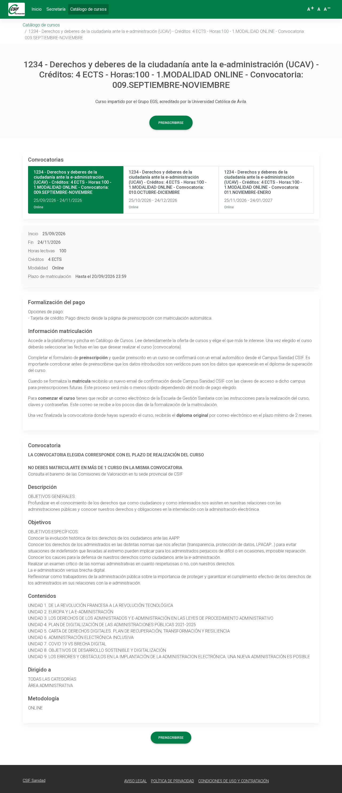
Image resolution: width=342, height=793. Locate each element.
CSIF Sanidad (34, 780)
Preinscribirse (171, 123)
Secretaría (55, 9)
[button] (311, 9)
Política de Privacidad (172, 781)
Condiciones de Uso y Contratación (233, 781)
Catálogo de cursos (89, 9)
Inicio (37, 9)
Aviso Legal (135, 781)
